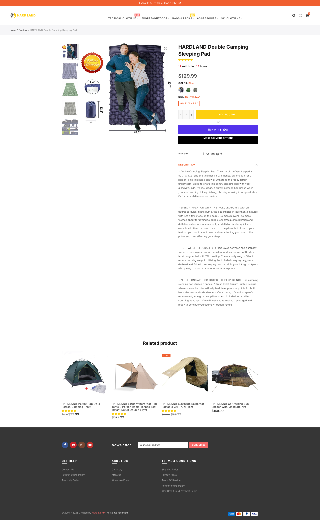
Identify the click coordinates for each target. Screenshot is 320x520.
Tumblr (221, 154)
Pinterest (217, 154)
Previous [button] (89, 88)
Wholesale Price (120, 480)
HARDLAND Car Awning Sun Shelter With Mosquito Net (230, 405)
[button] (185, 59)
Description (187, 164)
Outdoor (23, 30)
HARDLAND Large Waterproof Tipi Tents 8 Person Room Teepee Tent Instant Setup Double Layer (134, 406)
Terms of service (171, 480)
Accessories (206, 18)
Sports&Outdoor (155, 18)
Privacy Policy (169, 474)
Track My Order (70, 480)
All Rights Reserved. (110, 512)
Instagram (81, 445)
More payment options (218, 138)
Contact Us (68, 469)
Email (213, 154)
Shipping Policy (170, 469)
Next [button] (162, 88)
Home (13, 30)
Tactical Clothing (123, 17)
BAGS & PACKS (183, 17)
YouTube (90, 445)
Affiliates (116, 474)
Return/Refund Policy (73, 474)
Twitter (207, 154)
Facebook (203, 154)
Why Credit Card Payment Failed (179, 491)
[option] (125, 88)
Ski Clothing (231, 18)
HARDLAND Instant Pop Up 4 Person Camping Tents (81, 405)
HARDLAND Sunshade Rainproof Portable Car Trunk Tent (183, 405)
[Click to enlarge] (165, 48)
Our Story (117, 469)
